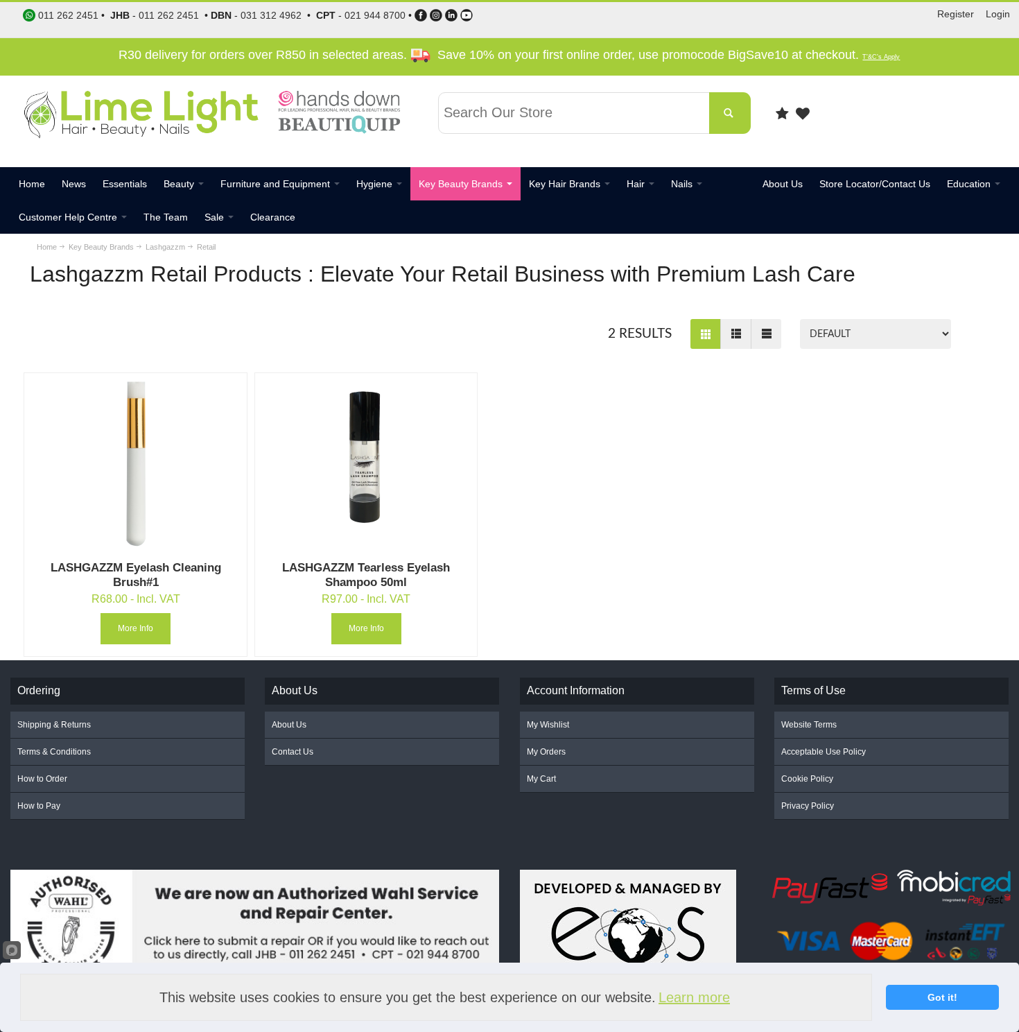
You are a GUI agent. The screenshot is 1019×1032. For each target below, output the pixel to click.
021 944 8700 (375, 15)
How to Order (42, 779)
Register (955, 14)
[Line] (766, 334)
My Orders (546, 752)
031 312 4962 (271, 15)
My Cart (541, 779)
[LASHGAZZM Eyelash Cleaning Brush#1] (135, 463)
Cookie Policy (807, 779)
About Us (289, 725)
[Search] (730, 113)
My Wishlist (548, 725)
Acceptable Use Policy (823, 752)
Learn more (694, 997)
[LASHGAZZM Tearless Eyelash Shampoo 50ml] (366, 463)
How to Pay (38, 806)
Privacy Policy (807, 806)
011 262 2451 (169, 15)
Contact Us (292, 752)
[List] (735, 334)
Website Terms (809, 725)
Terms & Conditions (54, 752)
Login (998, 14)
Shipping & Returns (54, 725)
